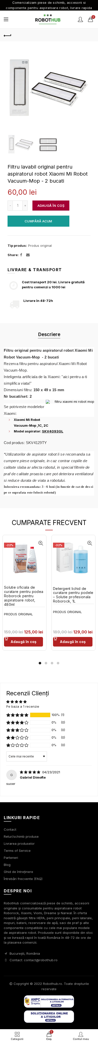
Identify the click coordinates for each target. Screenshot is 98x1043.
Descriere (49, 334)
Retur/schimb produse (21, 836)
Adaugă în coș (50, 206)
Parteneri (11, 858)
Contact (10, 829)
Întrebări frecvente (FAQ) (23, 879)
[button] (17, 715)
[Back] (7, 35)
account (80, 19)
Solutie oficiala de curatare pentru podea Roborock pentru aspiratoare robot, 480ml (23, 595)
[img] (30, 772)
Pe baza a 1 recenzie (22, 706)
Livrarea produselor (19, 843)
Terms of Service (17, 851)
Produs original (40, 246)
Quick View (40, 543)
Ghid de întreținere (18, 872)
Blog (7, 865)
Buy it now (38, 221)
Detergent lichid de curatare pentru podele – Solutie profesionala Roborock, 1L (73, 595)
